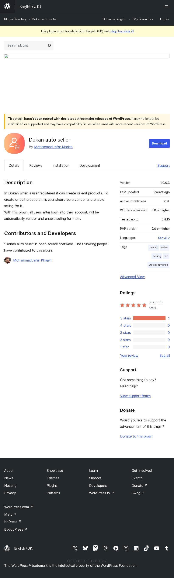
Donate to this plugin (136, 436)
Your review (129, 355)
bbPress (12, 522)
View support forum (135, 396)
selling (157, 256)
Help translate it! (122, 31)
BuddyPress (15, 529)
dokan (153, 247)
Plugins (52, 485)
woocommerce (158, 264)
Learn (93, 470)
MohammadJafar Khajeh (53, 147)
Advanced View (132, 277)
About (9, 470)
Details (14, 165)
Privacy (10, 493)
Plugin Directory (15, 19)
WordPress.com (18, 507)
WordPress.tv (101, 493)
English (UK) (24, 548)
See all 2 (164, 237)
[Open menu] (167, 6)
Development (89, 165)
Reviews (35, 165)
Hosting (10, 485)
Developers (98, 485)
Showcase (55, 470)
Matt (10, 514)
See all (165, 355)
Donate (139, 485)
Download (159, 143)
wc (166, 256)
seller (164, 247)
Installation (60, 165)
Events (137, 478)
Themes (53, 478)
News (8, 478)
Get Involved (142, 470)
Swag (138, 493)
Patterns (53, 493)
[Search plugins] (49, 45)
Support (163, 165)
